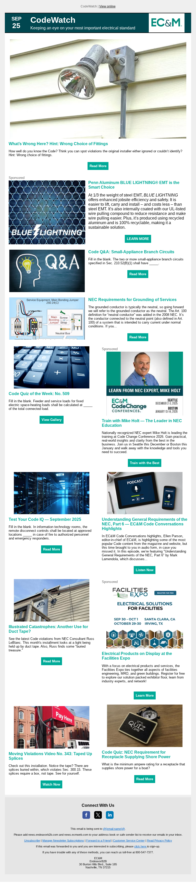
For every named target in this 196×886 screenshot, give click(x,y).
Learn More (145, 695)
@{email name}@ (114, 828)
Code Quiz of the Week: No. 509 (39, 394)
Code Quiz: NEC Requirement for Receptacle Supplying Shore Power (136, 754)
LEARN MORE (138, 239)
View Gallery (52, 420)
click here (140, 846)
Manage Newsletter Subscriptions (63, 840)
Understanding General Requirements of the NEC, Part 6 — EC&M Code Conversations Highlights (144, 524)
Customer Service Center (129, 840)
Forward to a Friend (98, 840)
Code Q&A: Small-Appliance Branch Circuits (131, 252)
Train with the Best (144, 463)
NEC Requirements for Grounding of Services (132, 299)
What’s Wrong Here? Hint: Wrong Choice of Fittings (58, 144)
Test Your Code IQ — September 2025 (45, 519)
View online (107, 6)
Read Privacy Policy (159, 840)
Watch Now (51, 784)
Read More (98, 166)
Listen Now (144, 570)
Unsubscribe (32, 840)
